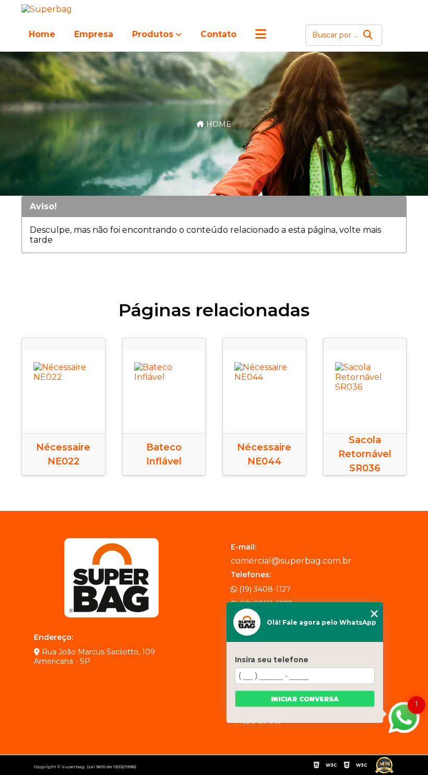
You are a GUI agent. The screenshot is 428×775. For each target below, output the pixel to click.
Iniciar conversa (305, 699)
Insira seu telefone (271, 659)
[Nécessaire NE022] (63, 392)
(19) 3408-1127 (264, 589)
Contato (218, 34)
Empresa (93, 34)
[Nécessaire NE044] (264, 392)
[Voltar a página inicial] (48, 9)
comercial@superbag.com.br (291, 561)
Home (42, 34)
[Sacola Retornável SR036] (365, 392)
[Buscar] (368, 35)
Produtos (152, 34)
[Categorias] (261, 34)
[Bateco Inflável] (164, 392)
